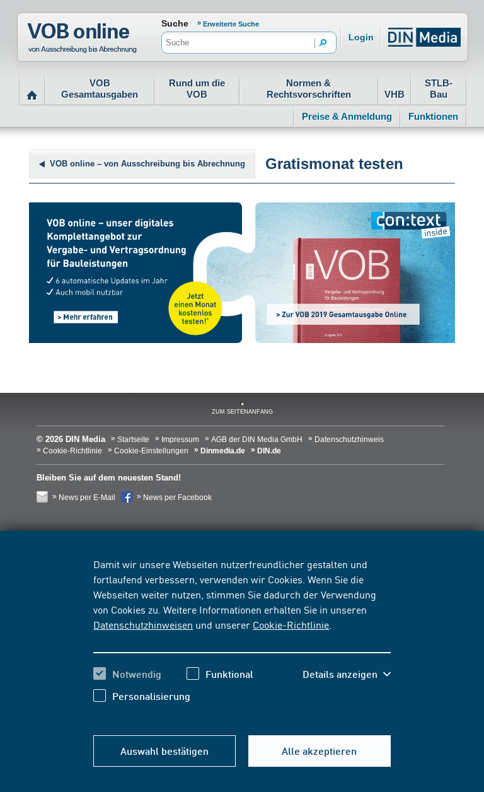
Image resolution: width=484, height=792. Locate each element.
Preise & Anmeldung (347, 116)
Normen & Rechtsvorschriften (309, 89)
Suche (174, 23)
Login (361, 37)
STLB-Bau (438, 89)
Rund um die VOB (197, 89)
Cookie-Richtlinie (291, 624)
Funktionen (433, 116)
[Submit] (323, 43)
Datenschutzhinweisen (143, 624)
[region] (241, 639)
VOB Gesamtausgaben (99, 89)
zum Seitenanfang (242, 412)
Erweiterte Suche (231, 24)
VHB (394, 94)
